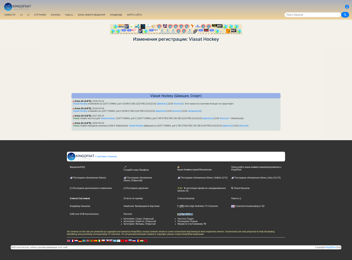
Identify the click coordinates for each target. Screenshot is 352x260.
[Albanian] (145, 240)
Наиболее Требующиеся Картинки (142, 206)
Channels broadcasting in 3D (250, 206)
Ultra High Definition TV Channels (201, 206)
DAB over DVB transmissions (84, 214)
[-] (28, 15)
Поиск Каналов (241, 188)
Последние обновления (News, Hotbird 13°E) (204, 177)
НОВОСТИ (9, 15)
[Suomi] (118, 240)
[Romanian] (138, 240)
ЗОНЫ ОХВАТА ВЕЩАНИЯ (91, 15)
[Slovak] (111, 240)
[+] (21, 15)
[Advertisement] (176, 67)
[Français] (72, 240)
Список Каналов (185, 198)
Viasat (76, 118)
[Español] (95, 240)
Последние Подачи (187, 221)
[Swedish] (84, 240)
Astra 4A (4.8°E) (82, 101)
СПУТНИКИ (40, 15)
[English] (68, 240)
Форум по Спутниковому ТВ (191, 224)
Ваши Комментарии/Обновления (194, 169)
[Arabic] (122, 240)
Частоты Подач (185, 218)
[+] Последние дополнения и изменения (91, 188)
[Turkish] (126, 240)
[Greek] (114, 240)
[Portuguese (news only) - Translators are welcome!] (91, 240)
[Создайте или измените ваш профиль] (347, 7)
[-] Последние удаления (136, 188)
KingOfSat (330, 247)
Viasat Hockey (80, 103)
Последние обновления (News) (89, 177)
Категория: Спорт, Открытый (139, 218)
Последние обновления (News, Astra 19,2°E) (257, 177)
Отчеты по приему (133, 198)
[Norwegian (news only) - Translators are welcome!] (87, 240)
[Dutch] (76, 240)
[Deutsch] (80, 240)
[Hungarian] (141, 240)
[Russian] (130, 240)
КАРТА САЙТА (134, 15)
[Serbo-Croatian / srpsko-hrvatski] (134, 240)
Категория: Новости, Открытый (140, 221)
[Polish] (103, 240)
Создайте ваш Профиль (136, 170)
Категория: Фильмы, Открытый (140, 224)
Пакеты (69, 15)
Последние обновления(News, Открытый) (138, 179)
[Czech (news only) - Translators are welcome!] (107, 240)
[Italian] (99, 240)
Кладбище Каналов (80, 206)
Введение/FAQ (77, 167)
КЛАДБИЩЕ (116, 15)
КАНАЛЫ (55, 15)
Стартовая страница (106, 156)
